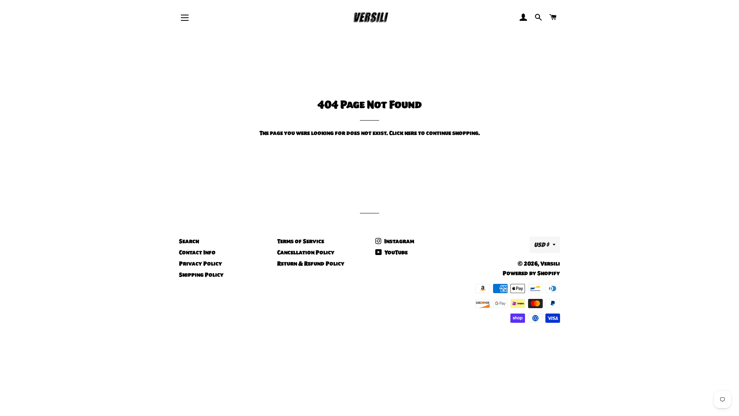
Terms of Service (300, 241)
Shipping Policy (201, 274)
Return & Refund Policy (310, 263)
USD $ (541, 244)
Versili (550, 263)
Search (189, 241)
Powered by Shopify (531, 273)
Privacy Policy (200, 263)
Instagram (398, 241)
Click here (403, 133)
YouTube (395, 252)
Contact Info (197, 252)
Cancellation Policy (305, 252)
